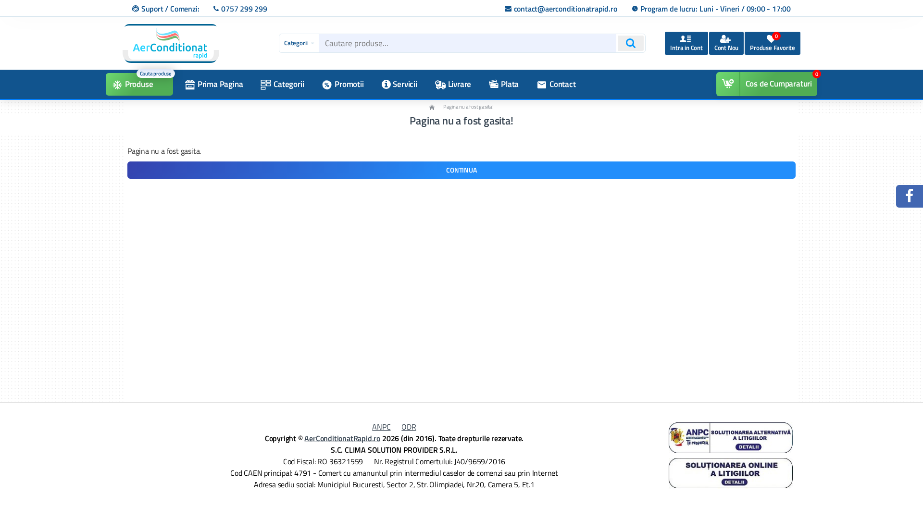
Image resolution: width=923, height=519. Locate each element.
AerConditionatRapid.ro (342, 438)
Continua (461, 170)
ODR (408, 426)
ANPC (381, 426)
